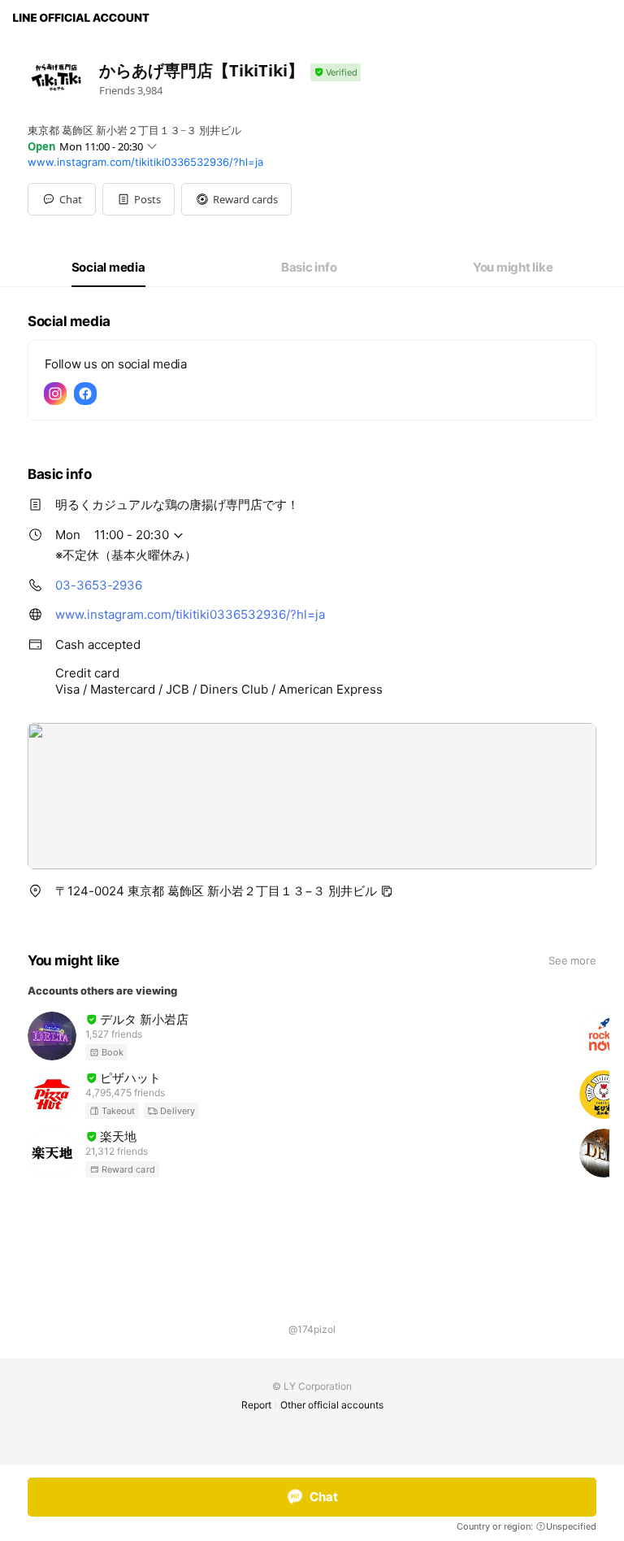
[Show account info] (335, 72)
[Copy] (386, 891)
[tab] (108, 267)
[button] (138, 199)
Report (256, 1405)
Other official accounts (332, 1405)
